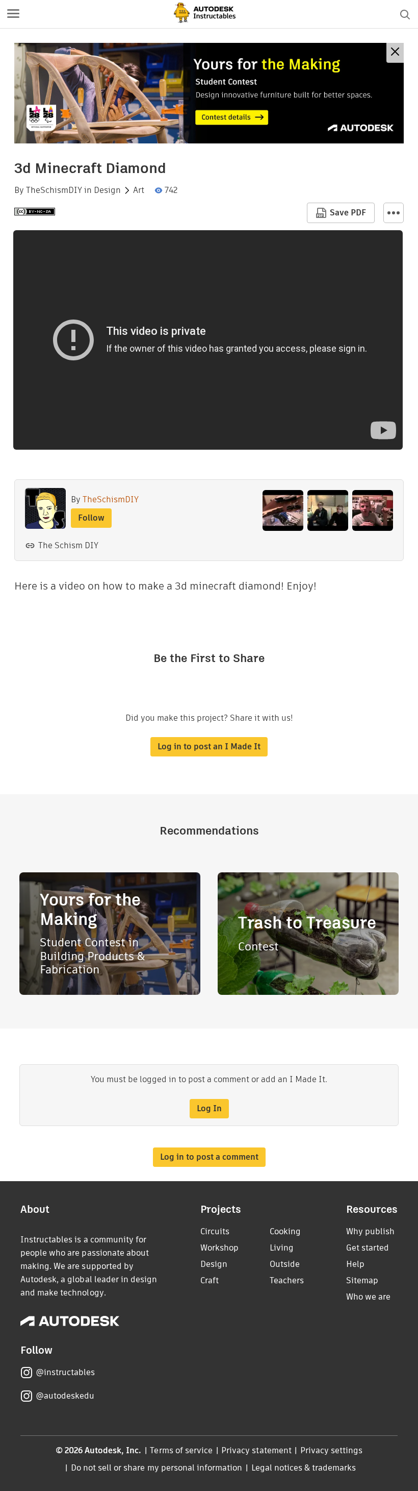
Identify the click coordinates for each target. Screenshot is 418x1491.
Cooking (285, 1231)
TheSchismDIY (54, 190)
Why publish (370, 1231)
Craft (209, 1280)
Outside (285, 1264)
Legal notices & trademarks (303, 1468)
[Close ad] (395, 53)
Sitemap (362, 1280)
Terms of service (181, 1450)
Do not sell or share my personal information (156, 1468)
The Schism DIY (68, 545)
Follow (91, 518)
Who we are (368, 1297)
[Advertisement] (209, 93)
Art (138, 190)
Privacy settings (331, 1450)
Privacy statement (256, 1450)
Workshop (219, 1248)
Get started (367, 1248)
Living (282, 1248)
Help (355, 1264)
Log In (209, 1108)
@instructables (65, 1372)
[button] (13, 14)
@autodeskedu (65, 1396)
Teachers (287, 1280)
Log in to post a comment (209, 1157)
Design (107, 190)
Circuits (214, 1231)
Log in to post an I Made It (209, 746)
